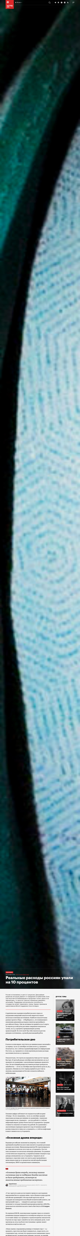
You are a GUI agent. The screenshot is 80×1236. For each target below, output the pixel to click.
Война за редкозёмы (65, 1113)
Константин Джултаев (22, 974)
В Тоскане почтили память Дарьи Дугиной (64, 1015)
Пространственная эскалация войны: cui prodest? (64, 1063)
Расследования (61, 1110)
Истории (59, 1011)
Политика (60, 1084)
